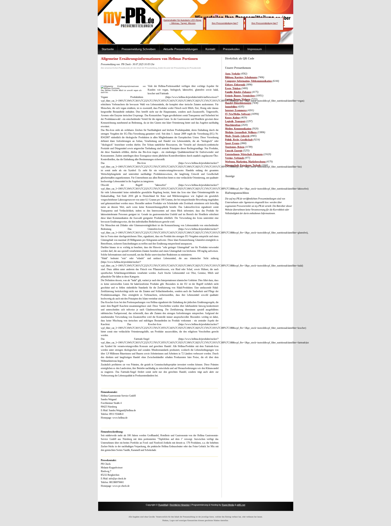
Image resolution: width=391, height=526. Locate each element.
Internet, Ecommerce (236, 110)
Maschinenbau (233, 125)
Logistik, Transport (235, 121)
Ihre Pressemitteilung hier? (225, 23)
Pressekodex (231, 49)
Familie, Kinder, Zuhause (238, 92)
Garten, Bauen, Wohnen (237, 99)
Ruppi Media (228, 505)
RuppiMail (163, 505)
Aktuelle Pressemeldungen (180, 49)
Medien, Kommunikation (238, 128)
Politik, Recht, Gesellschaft (239, 139)
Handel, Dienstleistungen (238, 103)
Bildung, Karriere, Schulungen (241, 77)
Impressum (254, 49)
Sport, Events (232, 143)
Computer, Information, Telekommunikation (248, 81)
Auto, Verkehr (232, 73)
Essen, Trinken (233, 88)
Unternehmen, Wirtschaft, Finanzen (244, 154)
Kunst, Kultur (232, 117)
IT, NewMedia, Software (237, 114)
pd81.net (241, 505)
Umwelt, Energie (233, 150)
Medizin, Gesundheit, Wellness (241, 132)
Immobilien (231, 106)
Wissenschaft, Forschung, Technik (243, 165)
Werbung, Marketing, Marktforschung (245, 161)
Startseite (108, 49)
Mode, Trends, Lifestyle (237, 136)
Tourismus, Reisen (234, 147)
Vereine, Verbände (234, 158)
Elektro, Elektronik (235, 84)
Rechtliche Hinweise (180, 505)
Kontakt (210, 49)
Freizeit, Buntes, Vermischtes (240, 95)
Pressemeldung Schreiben (139, 49)
